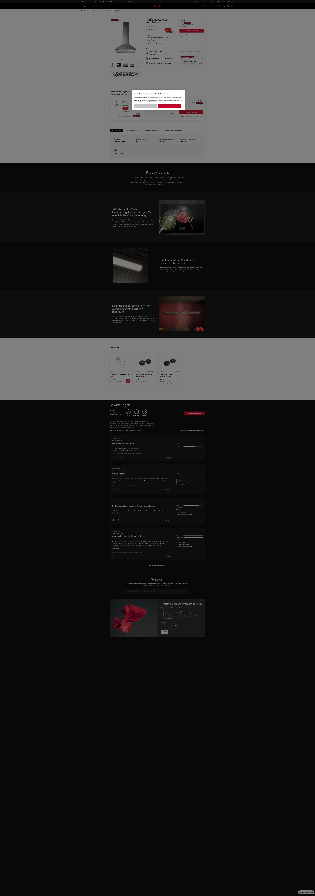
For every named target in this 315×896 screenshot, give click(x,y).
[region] (158, 100)
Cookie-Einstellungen (145, 106)
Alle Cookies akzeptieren (170, 106)
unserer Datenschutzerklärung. (152, 101)
